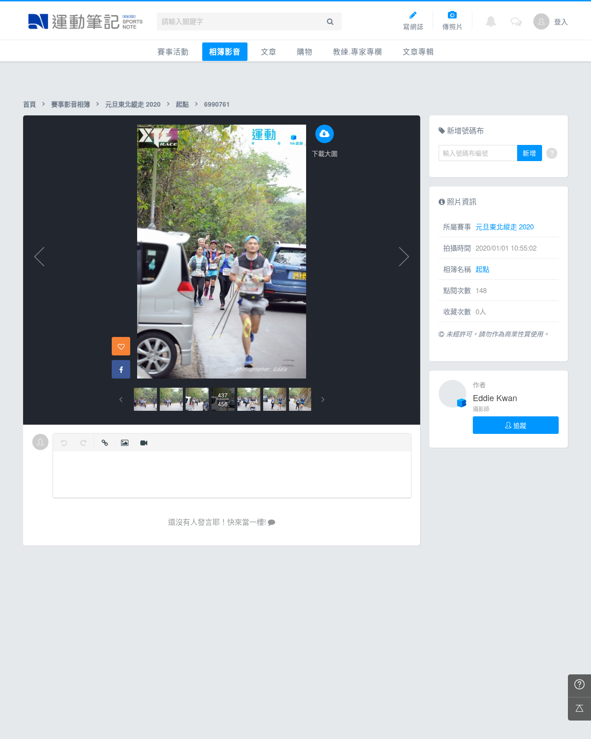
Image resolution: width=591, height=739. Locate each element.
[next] (323, 399)
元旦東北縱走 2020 (133, 103)
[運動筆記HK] (85, 21)
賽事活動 (173, 51)
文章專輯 (418, 51)
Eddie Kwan (495, 397)
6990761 (217, 103)
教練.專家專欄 (357, 51)
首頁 (29, 103)
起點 (182, 103)
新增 (530, 152)
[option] (145, 399)
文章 (269, 51)
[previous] (120, 399)
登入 (561, 21)
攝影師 (481, 409)
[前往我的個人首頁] (541, 21)
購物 (305, 51)
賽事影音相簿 (70, 103)
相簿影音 (225, 51)
